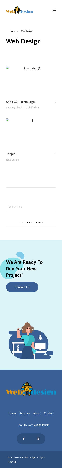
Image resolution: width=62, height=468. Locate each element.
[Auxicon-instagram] (31, 439)
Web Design (32, 107)
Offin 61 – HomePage (20, 102)
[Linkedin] (38, 439)
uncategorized (14, 107)
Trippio (10, 154)
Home (12, 31)
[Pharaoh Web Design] (28, 10)
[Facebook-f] (24, 439)
